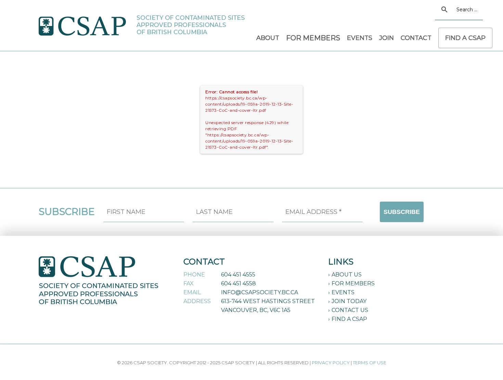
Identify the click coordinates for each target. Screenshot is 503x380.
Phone (194, 274)
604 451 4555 (238, 274)
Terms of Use (369, 362)
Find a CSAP (349, 319)
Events (343, 292)
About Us (347, 274)
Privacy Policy (331, 362)
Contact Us (350, 310)
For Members (353, 283)
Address (197, 301)
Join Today (349, 301)
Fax (188, 283)
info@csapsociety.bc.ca (259, 292)
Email (192, 292)
